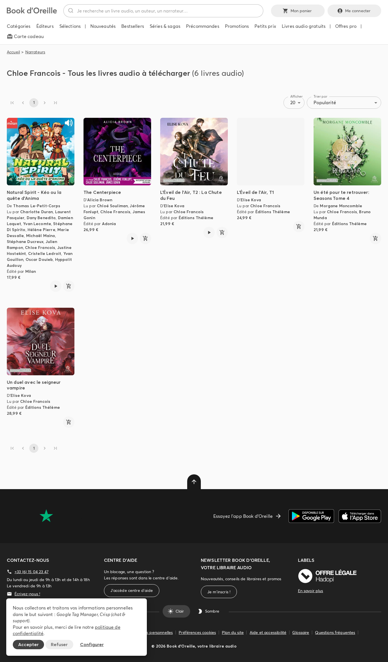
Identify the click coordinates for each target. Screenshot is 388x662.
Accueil (13, 52)
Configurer (92, 644)
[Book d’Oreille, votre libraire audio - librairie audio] (32, 12)
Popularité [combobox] (325, 102)
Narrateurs (35, 52)
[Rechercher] (70, 11)
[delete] (194, 481)
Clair (180, 611)
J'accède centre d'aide (131, 590)
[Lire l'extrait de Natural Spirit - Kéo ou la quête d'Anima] (55, 286)
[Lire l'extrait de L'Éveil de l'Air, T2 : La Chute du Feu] (209, 232)
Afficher (296, 96)
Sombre (212, 611)
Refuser (59, 644)
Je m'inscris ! (218, 591)
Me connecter (358, 10)
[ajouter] (68, 286)
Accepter (28, 644)
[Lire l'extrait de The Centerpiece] (132, 238)
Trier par (320, 96)
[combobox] (163, 11)
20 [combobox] (292, 102)
